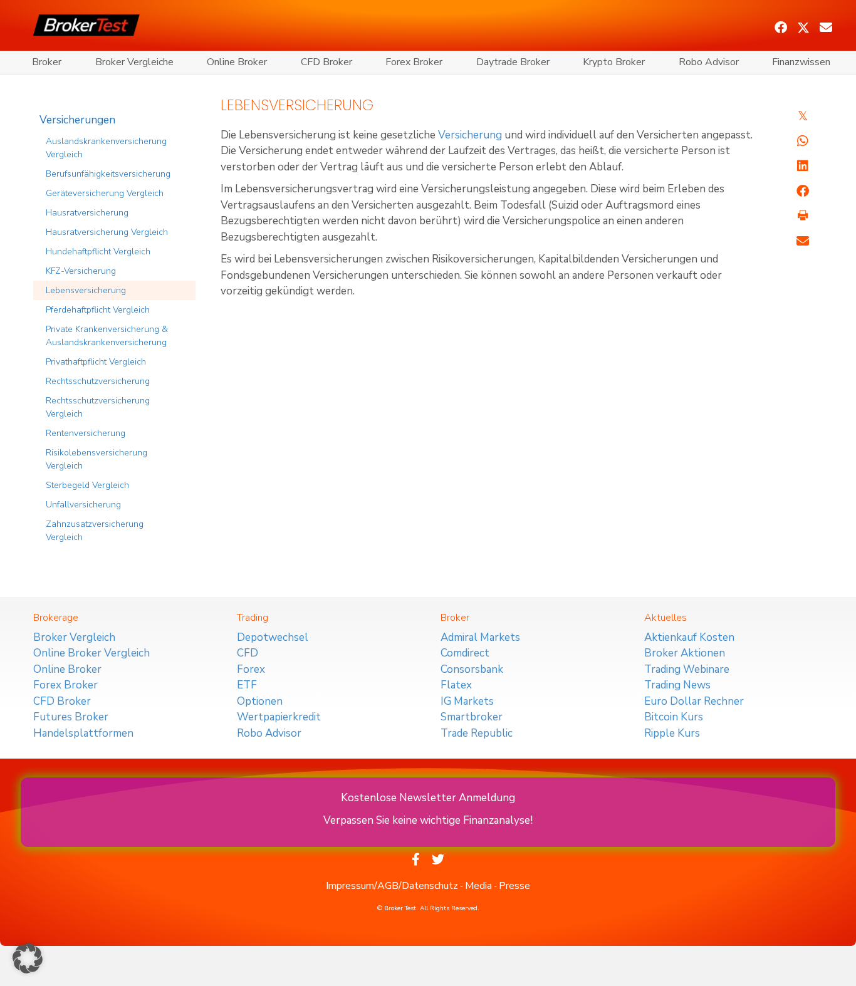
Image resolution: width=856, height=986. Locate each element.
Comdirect (465, 653)
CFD (247, 653)
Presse (514, 886)
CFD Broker (326, 62)
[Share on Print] (802, 216)
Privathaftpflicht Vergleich (96, 362)
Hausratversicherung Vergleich (107, 232)
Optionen (260, 701)
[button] (780, 27)
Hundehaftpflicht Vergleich (98, 251)
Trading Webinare (686, 669)
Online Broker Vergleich (91, 653)
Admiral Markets (480, 637)
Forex (251, 669)
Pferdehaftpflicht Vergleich (98, 310)
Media (478, 886)
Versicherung (470, 135)
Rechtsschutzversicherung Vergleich (98, 407)
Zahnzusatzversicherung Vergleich (95, 530)
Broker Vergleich (74, 637)
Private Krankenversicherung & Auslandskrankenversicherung (107, 335)
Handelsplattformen (83, 733)
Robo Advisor (709, 62)
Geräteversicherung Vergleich (105, 193)
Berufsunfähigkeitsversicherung (108, 174)
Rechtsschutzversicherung (98, 381)
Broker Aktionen (684, 653)
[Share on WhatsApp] (802, 141)
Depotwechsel (272, 637)
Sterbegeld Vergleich (87, 485)
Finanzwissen (801, 62)
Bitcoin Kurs (673, 717)
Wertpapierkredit (279, 717)
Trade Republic (477, 733)
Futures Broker (70, 717)
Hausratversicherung (87, 213)
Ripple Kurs (672, 733)
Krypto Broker (614, 62)
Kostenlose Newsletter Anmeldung (428, 798)
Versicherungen (77, 120)
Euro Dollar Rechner (694, 701)
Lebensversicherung (86, 290)
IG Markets (467, 701)
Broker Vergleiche (134, 62)
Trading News (677, 685)
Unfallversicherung (83, 505)
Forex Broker (413, 62)
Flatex (456, 685)
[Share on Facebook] (802, 191)
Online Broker (237, 62)
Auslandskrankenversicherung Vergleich (106, 147)
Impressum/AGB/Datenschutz (392, 886)
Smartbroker (472, 717)
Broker (46, 62)
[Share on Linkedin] (802, 166)
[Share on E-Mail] (802, 241)
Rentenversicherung (85, 433)
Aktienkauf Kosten (689, 637)
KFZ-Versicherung (81, 271)
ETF (247, 685)
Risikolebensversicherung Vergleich (96, 459)
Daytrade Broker (513, 62)
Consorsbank (472, 669)
